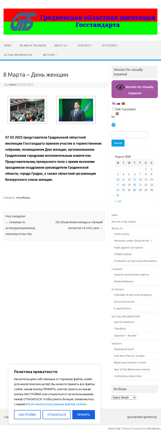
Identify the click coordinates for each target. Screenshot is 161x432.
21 (140, 184)
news (7, 45)
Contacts (84, 45)
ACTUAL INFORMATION (18, 55)
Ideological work (124, 349)
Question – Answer (125, 335)
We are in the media (32, 45)
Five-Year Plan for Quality (129, 355)
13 (134, 179)
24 (117, 190)
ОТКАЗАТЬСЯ (56, 414)
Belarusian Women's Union (130, 362)
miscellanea (23, 197)
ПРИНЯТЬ (83, 414)
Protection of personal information (135, 260)
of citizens (109, 45)
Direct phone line (124, 301)
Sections (49, 55)
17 (117, 184)
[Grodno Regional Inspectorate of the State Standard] (80, 33)
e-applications (122, 308)
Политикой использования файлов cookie (56, 404)
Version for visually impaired (139, 90)
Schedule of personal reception (133, 294)
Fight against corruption (128, 247)
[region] (54, 394)
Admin (13, 84)
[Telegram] (114, 125)
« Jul (118, 201)
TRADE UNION (122, 254)
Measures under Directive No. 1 (133, 240)
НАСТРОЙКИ (27, 414)
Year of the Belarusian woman (132, 369)
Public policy (121, 233)
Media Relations (124, 281)
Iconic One (114, 428)
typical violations (124, 321)
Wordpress (154, 428)
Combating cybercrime (128, 376)
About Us (60, 45)
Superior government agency (131, 274)
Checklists (120, 328)
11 (123, 179)
